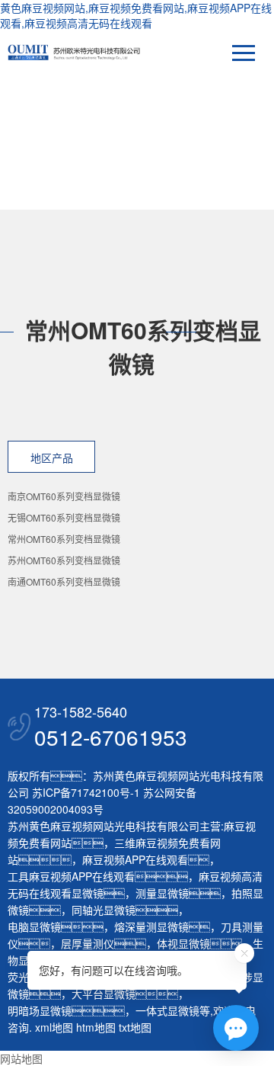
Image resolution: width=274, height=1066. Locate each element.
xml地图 (54, 1027)
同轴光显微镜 (103, 909)
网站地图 (21, 1058)
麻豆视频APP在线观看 (135, 859)
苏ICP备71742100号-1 (86, 792)
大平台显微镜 (103, 993)
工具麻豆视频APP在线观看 (71, 876)
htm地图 (96, 1027)
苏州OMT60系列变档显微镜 (64, 560)
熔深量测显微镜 (151, 926)
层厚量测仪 (87, 943)
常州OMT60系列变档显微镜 (64, 538)
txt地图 (135, 1027)
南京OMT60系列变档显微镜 (64, 496)
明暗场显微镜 (40, 1010)
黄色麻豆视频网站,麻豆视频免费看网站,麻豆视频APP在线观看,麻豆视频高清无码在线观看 (136, 15)
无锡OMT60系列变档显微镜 (64, 517)
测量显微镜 (162, 893)
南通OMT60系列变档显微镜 (64, 581)
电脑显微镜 (34, 926)
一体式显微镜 (167, 1010)
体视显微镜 (183, 943)
